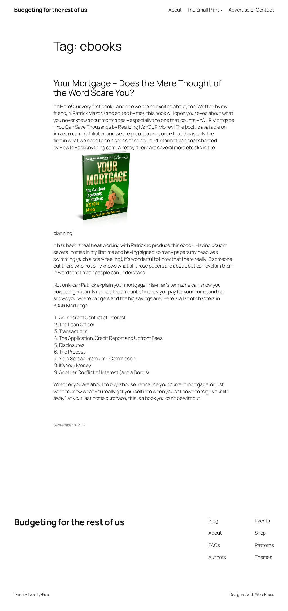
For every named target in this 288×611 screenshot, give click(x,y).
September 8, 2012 (69, 424)
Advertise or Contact (251, 9)
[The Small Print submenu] (221, 9)
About (175, 9)
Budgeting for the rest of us (50, 9)
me (139, 113)
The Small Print (203, 9)
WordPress (264, 594)
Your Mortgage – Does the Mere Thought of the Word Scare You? (137, 88)
